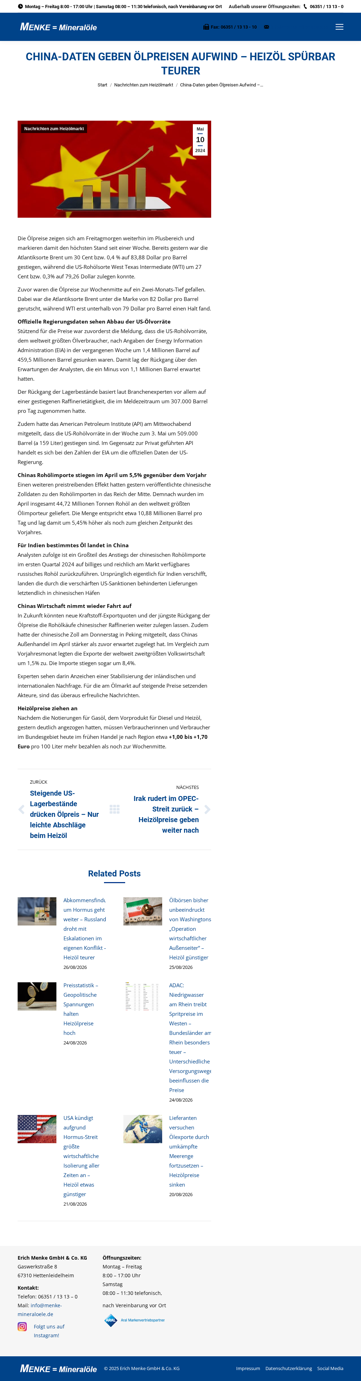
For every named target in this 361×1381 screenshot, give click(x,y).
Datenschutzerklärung (288, 1368)
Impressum (248, 1368)
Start (102, 85)
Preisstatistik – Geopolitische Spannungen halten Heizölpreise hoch (80, 1009)
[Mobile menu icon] (339, 27)
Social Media (330, 1368)
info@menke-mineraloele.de (300, 27)
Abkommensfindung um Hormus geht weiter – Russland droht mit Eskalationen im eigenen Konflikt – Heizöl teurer (88, 929)
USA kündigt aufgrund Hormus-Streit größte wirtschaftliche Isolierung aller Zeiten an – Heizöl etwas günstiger (81, 1156)
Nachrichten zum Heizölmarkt (143, 85)
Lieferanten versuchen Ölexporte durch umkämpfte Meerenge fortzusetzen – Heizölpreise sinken (189, 1151)
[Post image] (37, 911)
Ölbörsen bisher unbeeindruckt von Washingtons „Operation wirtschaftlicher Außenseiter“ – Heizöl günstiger (190, 929)
